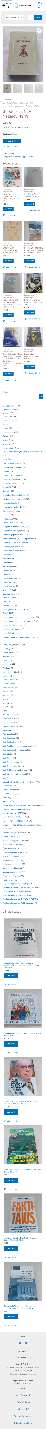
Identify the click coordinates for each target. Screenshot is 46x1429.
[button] (39, 30)
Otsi (38, 17)
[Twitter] (26, 1343)
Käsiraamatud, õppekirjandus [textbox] (14, 18)
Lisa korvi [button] (8, 209)
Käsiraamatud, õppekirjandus (22, 157)
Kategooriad (16, 103)
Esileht (5, 100)
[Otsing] (41, 396)
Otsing (5, 392)
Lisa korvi (12, 141)
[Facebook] (20, 1343)
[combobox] (14, 17)
